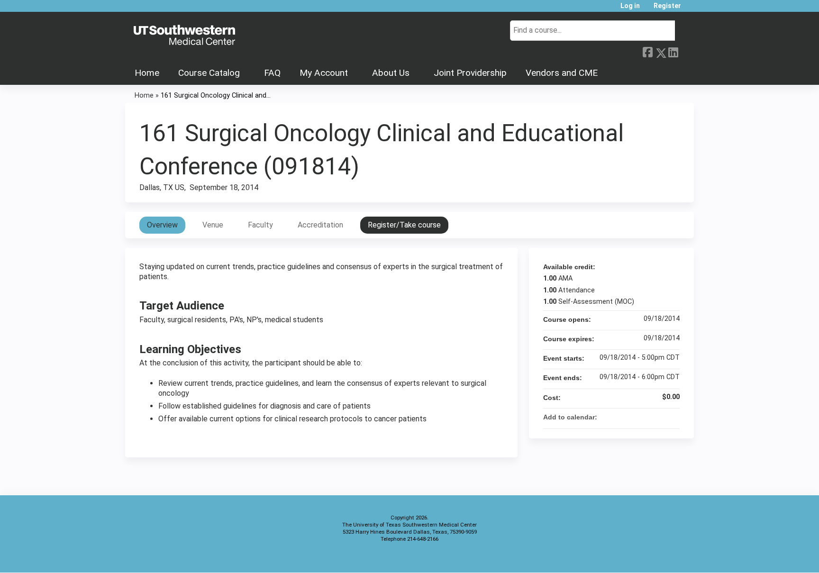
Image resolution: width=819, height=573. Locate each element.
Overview (162, 224)
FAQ (272, 72)
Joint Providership (470, 72)
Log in (630, 5)
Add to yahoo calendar (647, 417)
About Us (391, 72)
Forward (686, 51)
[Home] (184, 35)
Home (147, 72)
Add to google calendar (635, 417)
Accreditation (320, 224)
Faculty (260, 224)
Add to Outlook (672, 417)
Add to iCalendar (659, 416)
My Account (324, 72)
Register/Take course (404, 224)
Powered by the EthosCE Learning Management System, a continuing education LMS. (660, 557)
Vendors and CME (562, 72)
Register (667, 5)
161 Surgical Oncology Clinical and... (216, 95)
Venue (212, 224)
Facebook (647, 51)
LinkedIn (673, 51)
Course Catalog (209, 72)
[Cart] (691, 9)
